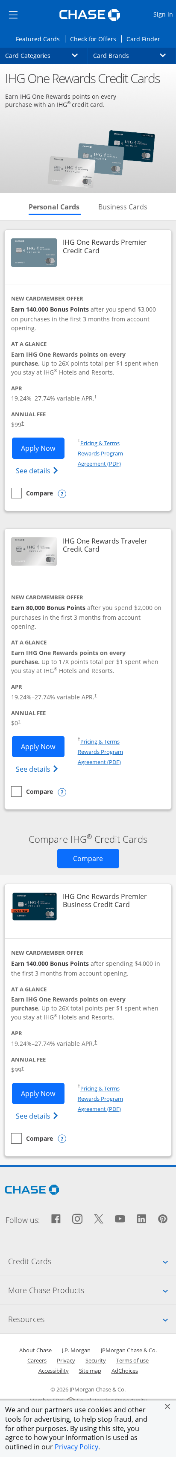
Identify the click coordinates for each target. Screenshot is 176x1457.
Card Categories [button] (46, 55)
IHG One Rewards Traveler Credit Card (111, 545)
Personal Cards (55, 207)
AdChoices (124, 1370)
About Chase (35, 1350)
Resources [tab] (92, 1319)
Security (95, 1360)
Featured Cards (40, 38)
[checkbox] (32, 493)
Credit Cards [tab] (92, 1261)
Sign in (164, 14)
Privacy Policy (76, 1446)
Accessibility (53, 1370)
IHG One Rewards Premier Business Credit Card (111, 901)
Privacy (66, 1360)
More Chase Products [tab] (92, 1290)
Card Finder (145, 38)
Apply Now (43, 448)
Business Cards (122, 207)
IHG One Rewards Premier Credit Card (111, 246)
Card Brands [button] (134, 55)
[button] (167, 1406)
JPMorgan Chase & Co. (129, 1350)
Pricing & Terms (100, 443)
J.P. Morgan (76, 1350)
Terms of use (132, 1360)
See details (38, 470)
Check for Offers (95, 38)
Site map (90, 1370)
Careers (37, 1360)
